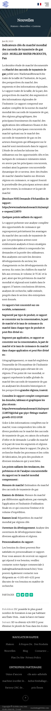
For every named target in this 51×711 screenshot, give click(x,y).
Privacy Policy (33, 657)
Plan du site (17, 657)
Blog (25, 650)
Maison (14, 26)
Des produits (41, 644)
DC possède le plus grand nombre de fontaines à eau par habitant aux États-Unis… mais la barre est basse (23, 613)
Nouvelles (25, 26)
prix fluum (37, 687)
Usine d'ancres (14, 674)
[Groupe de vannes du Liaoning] (5, 4)
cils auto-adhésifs (37, 674)
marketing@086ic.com (40, 708)
